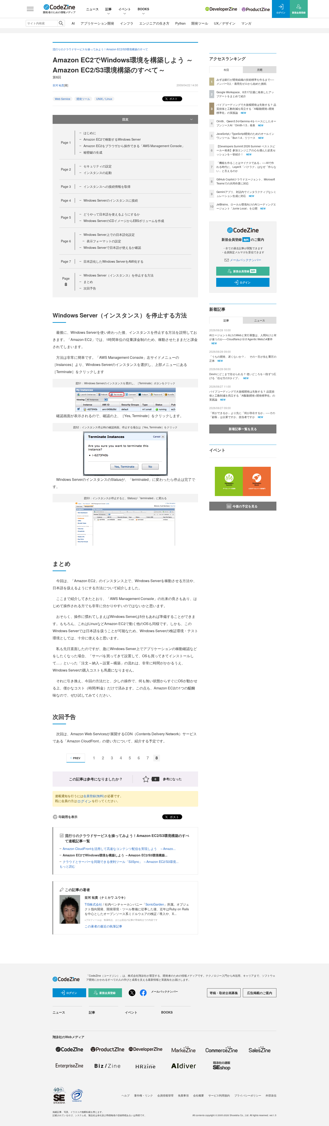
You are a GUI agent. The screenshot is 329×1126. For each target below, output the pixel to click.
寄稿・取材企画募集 (224, 993)
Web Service (62, 99)
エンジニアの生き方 (154, 23)
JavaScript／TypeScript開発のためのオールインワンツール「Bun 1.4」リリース (245, 135)
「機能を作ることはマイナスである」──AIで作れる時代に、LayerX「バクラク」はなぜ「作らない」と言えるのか (246, 167)
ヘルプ (126, 1095)
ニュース (92, 9)
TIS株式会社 (93, 904)
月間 (259, 70)
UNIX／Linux (104, 99)
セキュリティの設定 (97, 166)
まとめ (88, 281)
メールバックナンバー (245, 260)
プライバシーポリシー (247, 1095)
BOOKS (143, 9)
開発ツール (199, 23)
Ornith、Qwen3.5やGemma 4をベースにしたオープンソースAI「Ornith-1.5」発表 (246, 123)
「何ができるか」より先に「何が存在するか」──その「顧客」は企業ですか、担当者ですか (242, 415)
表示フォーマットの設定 (104, 241)
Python (180, 23)
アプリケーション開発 (97, 23)
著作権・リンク (143, 1095)
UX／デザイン (224, 23)
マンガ (246, 23)
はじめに (89, 133)
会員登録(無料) (93, 796)
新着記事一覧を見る (243, 429)
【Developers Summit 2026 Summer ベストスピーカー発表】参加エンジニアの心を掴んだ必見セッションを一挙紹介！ (246, 150)
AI (73, 23)
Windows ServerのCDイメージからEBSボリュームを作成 (123, 220)
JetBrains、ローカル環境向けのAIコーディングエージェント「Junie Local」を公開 (246, 206)
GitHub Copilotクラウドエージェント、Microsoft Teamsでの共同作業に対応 (245, 181)
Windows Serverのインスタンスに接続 (110, 200)
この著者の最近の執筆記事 (103, 926)
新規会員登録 (244, 271)
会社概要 (198, 1095)
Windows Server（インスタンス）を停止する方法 (118, 275)
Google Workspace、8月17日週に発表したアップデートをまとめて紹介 (245, 94)
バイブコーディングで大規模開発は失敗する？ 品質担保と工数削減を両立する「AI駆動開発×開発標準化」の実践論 (246, 108)
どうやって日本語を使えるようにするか (111, 214)
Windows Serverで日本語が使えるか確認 (112, 247)
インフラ (126, 23)
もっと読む (67, 866)
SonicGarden (154, 904)
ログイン (84, 801)
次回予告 (89, 288)
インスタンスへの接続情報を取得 (106, 186)
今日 (226, 70)
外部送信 (271, 1095)
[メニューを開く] (30, 9)
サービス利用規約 (219, 1095)
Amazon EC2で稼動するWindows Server (112, 139)
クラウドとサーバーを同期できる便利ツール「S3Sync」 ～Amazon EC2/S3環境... (121, 861)
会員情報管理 (165, 1095)
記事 (108, 9)
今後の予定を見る (245, 506)
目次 (125, 119)
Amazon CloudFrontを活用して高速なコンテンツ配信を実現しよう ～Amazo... (119, 848)
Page (66, 142)
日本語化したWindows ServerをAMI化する (113, 261)
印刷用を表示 (68, 816)
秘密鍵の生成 (92, 152)
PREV (76, 758)
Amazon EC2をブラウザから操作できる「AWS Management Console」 (134, 146)
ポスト (173, 98)
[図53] (125, 523)
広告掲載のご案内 (259, 993)
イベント (124, 9)
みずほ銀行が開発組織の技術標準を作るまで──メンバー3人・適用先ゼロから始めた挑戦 (245, 81)
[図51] (125, 399)
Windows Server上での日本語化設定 (109, 234)
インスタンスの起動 (97, 172)
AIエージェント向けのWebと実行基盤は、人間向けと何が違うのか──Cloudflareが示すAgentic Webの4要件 (242, 337)
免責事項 (183, 1095)
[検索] (61, 23)
